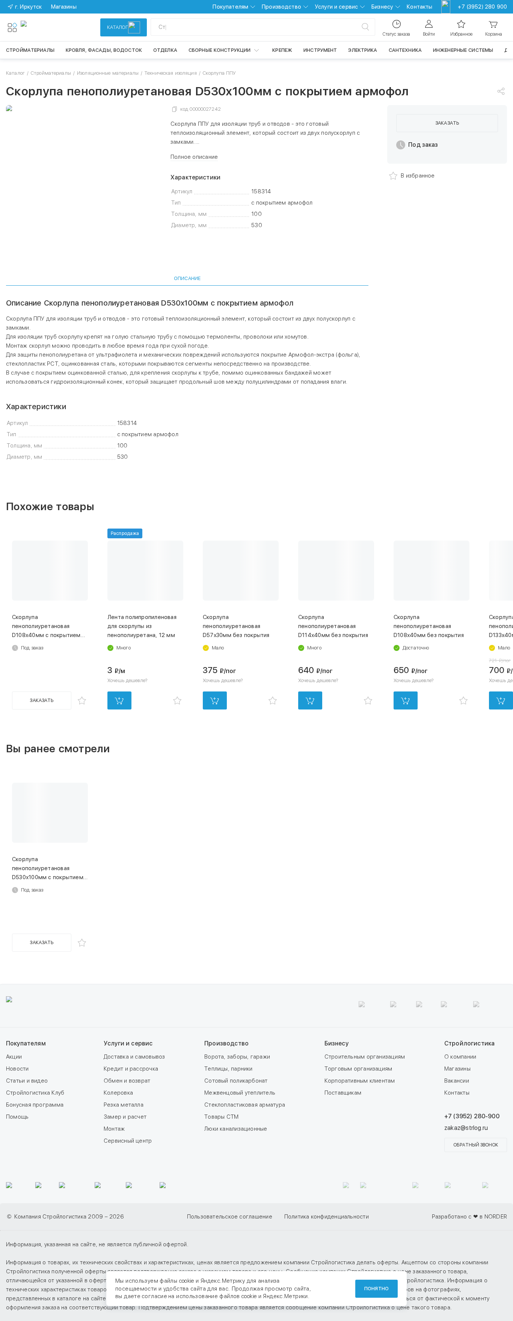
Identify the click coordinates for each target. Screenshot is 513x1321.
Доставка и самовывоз (134, 1056)
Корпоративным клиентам (359, 1080)
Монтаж (114, 1128)
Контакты (419, 6)
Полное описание (194, 157)
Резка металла (123, 1104)
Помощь (17, 1116)
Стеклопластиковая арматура (244, 1104)
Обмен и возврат (127, 1080)
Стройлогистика (469, 1043)
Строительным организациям (364, 1056)
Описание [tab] (187, 278)
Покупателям (230, 6)
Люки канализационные (235, 1128)
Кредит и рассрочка (131, 1068)
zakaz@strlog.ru (466, 1127)
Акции (14, 1056)
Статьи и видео (27, 1080)
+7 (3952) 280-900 (471, 1116)
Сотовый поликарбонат (236, 1080)
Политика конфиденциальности (326, 1216)
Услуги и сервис (336, 6)
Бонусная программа (34, 1104)
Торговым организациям (358, 1068)
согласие (154, 1296)
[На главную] (48, 27)
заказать (447, 123)
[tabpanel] (187, 380)
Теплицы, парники (228, 1068)
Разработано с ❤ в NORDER (469, 1216)
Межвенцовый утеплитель (239, 1092)
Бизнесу (382, 6)
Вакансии (456, 1080)
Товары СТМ (221, 1116)
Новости (17, 1068)
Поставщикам (342, 1092)
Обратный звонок (475, 1145)
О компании (460, 1056)
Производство (281, 6)
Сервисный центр (128, 1140)
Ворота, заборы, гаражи (237, 1056)
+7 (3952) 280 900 (482, 6)
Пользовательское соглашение (229, 1216)
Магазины (457, 1068)
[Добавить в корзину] (119, 700)
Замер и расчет (125, 1116)
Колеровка (118, 1092)
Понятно (376, 1288)
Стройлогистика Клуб (35, 1092)
